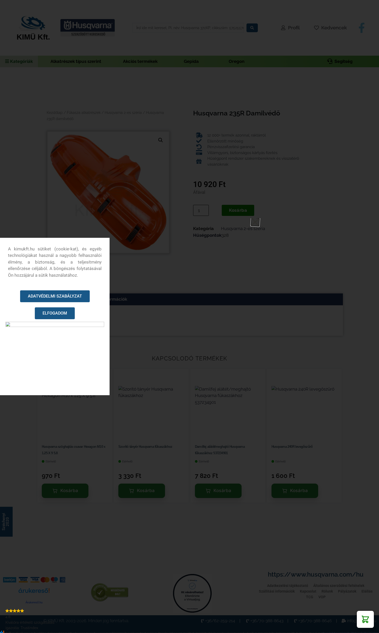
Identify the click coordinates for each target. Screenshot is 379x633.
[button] (365, 619)
